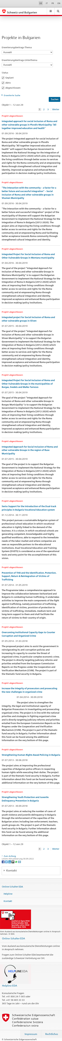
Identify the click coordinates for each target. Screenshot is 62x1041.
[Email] (19, 861)
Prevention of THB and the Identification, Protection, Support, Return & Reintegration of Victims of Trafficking (29, 576)
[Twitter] (6, 861)
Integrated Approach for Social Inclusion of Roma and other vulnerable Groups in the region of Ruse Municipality (30, 450)
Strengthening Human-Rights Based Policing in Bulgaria (31, 754)
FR (52, 3)
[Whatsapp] (16, 861)
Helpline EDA (9, 985)
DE (40, 3)
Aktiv (9, 82)
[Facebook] (3, 861)
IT (47, 3)
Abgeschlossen (14, 87)
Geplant (10, 77)
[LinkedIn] (10, 861)
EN (59, 3)
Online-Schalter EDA (12, 886)
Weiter (55, 109)
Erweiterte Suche (12, 95)
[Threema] (13, 861)
